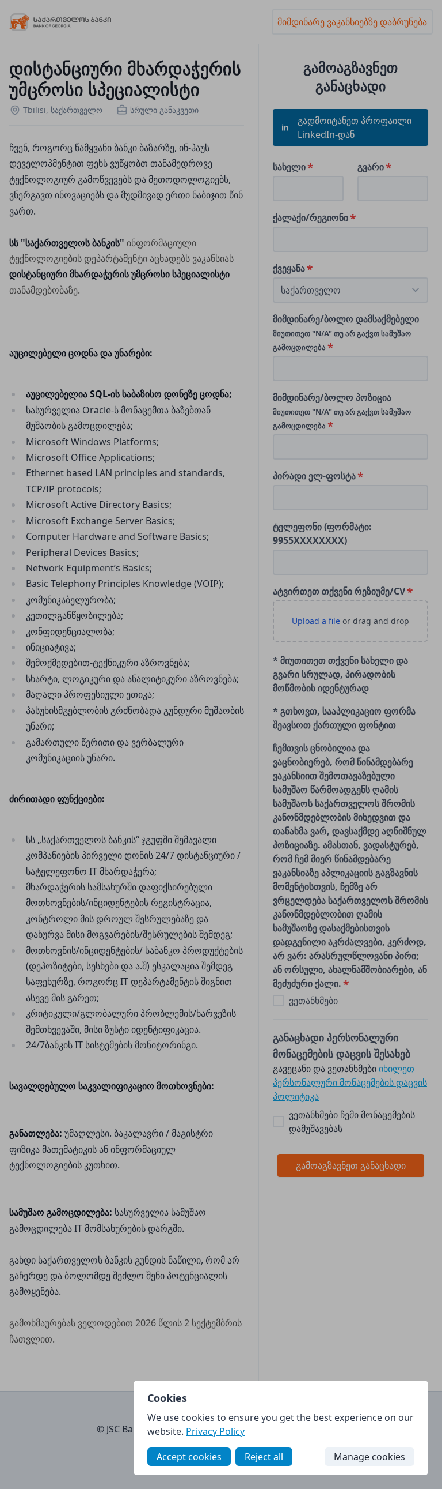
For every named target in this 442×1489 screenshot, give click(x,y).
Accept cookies (189, 1456)
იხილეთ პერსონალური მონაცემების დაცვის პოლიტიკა (350, 1082)
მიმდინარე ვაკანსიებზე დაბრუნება (352, 22)
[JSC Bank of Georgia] (60, 22)
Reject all (264, 1456)
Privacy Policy (215, 1431)
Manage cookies (369, 1456)
